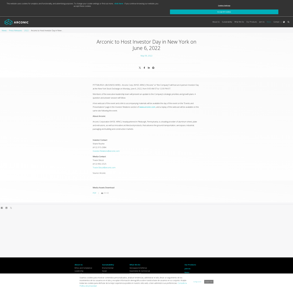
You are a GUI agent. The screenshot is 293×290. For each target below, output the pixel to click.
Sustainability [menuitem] (227, 22)
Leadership (79, 271)
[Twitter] (11, 208)
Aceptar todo (208, 282)
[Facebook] (144, 68)
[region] (146, 8)
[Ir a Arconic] (16, 22)
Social (104, 271)
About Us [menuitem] (216, 22)
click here (119, 3)
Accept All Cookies (224, 12)
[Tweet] (140, 68)
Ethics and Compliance (83, 268)
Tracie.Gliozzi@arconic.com (104, 167)
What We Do (135, 265)
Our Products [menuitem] (251, 22)
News (186, 272)
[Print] (153, 68)
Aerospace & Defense (138, 268)
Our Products (190, 265)
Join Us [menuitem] (262, 22)
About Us (79, 265)
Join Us (187, 268)
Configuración (197, 282)
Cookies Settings (224, 5)
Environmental (107, 268)
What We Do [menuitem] (239, 22)
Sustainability (108, 265)
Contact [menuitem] (276, 22)
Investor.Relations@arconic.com (106, 151)
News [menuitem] (269, 22)
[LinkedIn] (149, 68)
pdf (94, 193)
